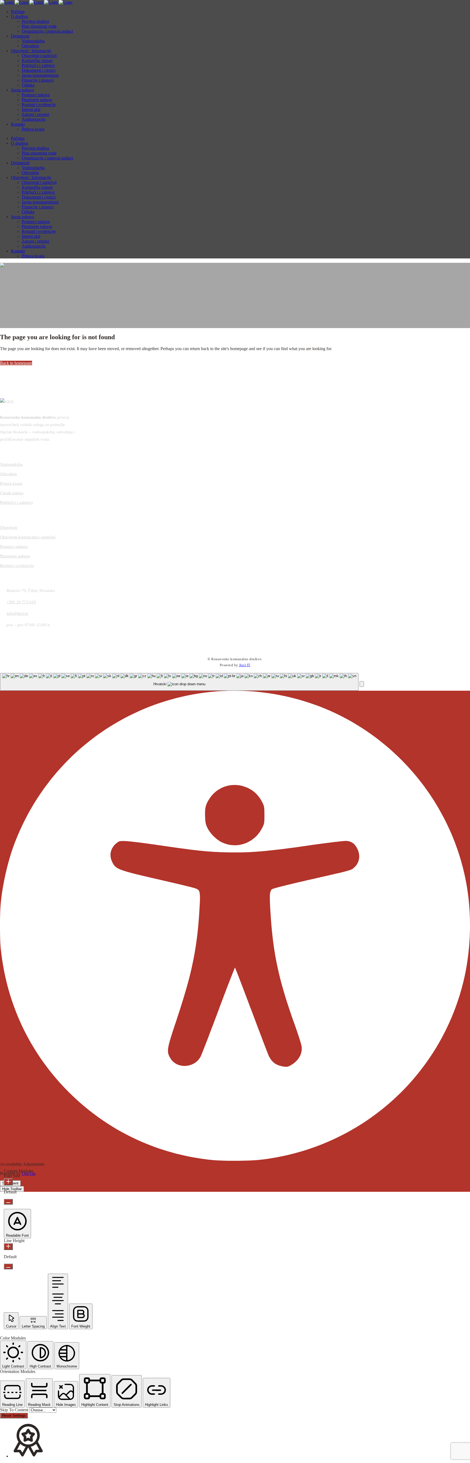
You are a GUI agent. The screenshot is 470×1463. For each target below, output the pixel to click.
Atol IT (245, 665)
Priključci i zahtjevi (16, 502)
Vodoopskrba (11, 464)
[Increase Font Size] (8, 1181)
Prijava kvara (11, 483)
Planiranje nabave (15, 556)
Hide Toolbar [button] (12, 1189)
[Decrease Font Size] (8, 1202)
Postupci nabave (14, 546)
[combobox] (179, 682)
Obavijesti (8, 527)
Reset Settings (14, 1415)
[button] (362, 684)
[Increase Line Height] (8, 1246)
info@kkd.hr (17, 613)
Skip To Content (14, 1410)
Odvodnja (8, 474)
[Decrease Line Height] (8, 1266)
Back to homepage (16, 363)
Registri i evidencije (17, 565)
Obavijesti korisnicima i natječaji (27, 537)
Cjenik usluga (11, 493)
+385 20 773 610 (21, 602)
